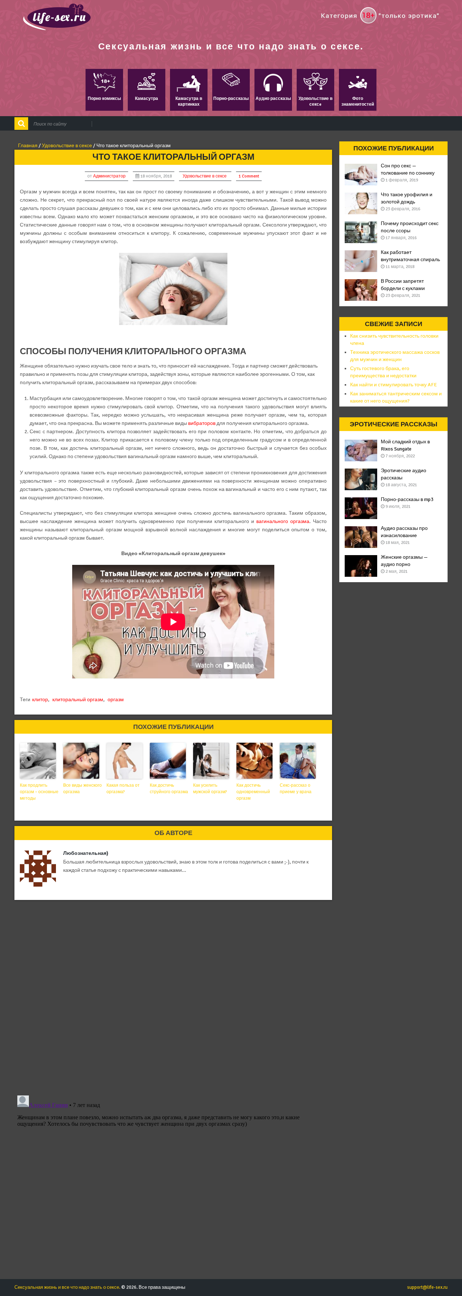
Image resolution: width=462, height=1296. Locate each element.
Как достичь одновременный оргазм (253, 792)
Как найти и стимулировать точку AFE (393, 385)
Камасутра (146, 98)
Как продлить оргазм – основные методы (39, 792)
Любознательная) (85, 853)
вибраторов (201, 423)
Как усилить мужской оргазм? (210, 789)
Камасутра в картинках (188, 101)
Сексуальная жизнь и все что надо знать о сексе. (231, 46)
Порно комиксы (104, 98)
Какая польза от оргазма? (123, 789)
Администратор (109, 176)
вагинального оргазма (282, 521)
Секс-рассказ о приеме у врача (295, 789)
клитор (40, 700)
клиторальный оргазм (77, 700)
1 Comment (249, 176)
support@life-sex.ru (427, 1287)
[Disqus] (173, 995)
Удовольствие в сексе (205, 176)
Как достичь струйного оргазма (169, 789)
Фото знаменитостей (357, 101)
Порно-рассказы (231, 98)
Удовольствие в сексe (315, 101)
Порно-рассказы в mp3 (407, 499)
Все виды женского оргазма (82, 789)
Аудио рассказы (273, 98)
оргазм (116, 700)
